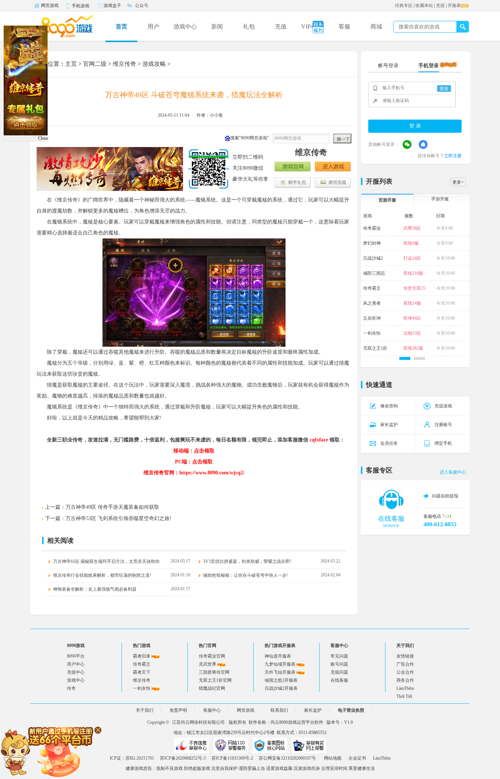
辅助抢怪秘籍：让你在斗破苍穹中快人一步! (245, 575)
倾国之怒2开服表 (281, 680)
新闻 (217, 26)
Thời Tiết (404, 696)
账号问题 (339, 664)
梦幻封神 (372, 243)
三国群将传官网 (214, 672)
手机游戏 (80, 5)
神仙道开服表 (278, 656)
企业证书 (357, 758)
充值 (440, 5)
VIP (306, 26)
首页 (121, 26)
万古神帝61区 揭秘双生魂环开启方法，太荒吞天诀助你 (106, 561)
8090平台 (76, 656)
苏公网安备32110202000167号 (287, 758)
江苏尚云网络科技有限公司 (198, 722)
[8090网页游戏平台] (67, 26)
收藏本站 (424, 5)
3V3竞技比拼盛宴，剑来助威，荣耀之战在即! (247, 561)
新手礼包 (293, 182)
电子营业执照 (351, 710)
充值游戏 (443, 406)
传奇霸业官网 (212, 656)
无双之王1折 (375, 348)
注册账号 (443, 424)
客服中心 (212, 710)
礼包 (249, 26)
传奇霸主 (372, 288)
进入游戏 (333, 167)
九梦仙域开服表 (280, 664)
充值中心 (76, 672)
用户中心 (76, 664)
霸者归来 (141, 656)
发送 (444, 88)
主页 (71, 64)
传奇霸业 (372, 228)
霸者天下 (141, 672)
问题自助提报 (445, 495)
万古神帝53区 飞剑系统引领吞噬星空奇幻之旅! (118, 518)
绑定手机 (443, 443)
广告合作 (405, 664)
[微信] (407, 144)
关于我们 (144, 710)
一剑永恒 (372, 333)
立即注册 (453, 155)
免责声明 (178, 710)
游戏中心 (185, 26)
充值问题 (339, 672)
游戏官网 (293, 167)
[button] (404, 358)
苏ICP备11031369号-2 (232, 758)
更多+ (458, 182)
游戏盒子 (112, 5)
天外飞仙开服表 (280, 672)
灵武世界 (207, 664)
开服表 (454, 5)
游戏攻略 (154, 64)
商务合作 (405, 680)
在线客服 (339, 680)
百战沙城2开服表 (281, 688)
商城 (376, 26)
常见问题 (339, 656)
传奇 (71, 688)
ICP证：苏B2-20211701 (132, 758)
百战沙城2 (373, 258)
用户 (153, 26)
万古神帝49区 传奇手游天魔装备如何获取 (112, 507)
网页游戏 (50, 5)
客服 (344, 26)
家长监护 (389, 424)
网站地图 (333, 758)
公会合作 (405, 672)
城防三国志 (374, 273)
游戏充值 (333, 182)
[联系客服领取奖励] (51, 751)
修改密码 (389, 406)
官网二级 (95, 64)
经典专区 (404, 5)
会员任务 (389, 443)
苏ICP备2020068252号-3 (183, 758)
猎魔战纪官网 (212, 688)
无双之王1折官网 (215, 680)
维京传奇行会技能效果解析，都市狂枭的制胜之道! (102, 575)
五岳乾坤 (372, 318)
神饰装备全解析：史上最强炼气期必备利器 (95, 589)
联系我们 (279, 710)
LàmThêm (405, 688)
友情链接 (405, 656)
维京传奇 (124, 64)
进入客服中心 (453, 472)
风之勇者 (372, 303)
